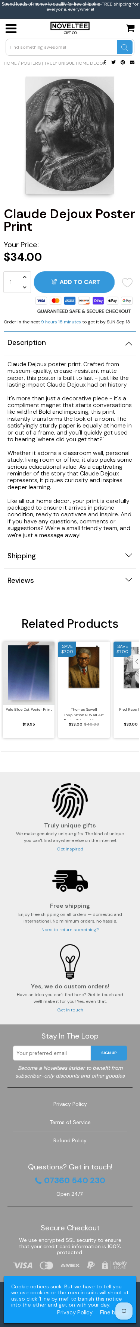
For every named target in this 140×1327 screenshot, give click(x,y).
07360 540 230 (74, 1180)
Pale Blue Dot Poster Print (29, 709)
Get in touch (70, 1010)
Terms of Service (70, 1122)
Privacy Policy (70, 1104)
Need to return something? (70, 930)
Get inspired (70, 849)
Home (10, 63)
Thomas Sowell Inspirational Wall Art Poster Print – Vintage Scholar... (84, 713)
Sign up (109, 1052)
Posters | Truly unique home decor (63, 63)
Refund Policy (70, 1140)
